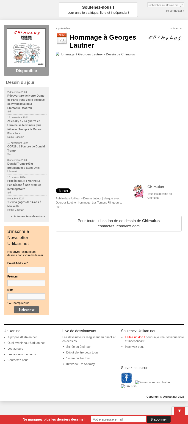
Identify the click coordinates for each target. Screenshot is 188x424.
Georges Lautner (66, 202)
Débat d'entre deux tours (82, 352)
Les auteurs (15, 348)
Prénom (12, 276)
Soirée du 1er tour (78, 358)
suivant (174, 28)
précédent (64, 28)
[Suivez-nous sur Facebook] (126, 382)
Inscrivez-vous (134, 346)
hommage (84, 202)
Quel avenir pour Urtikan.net (26, 343)
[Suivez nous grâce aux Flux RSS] (129, 386)
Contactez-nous (18, 360)
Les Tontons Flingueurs (106, 202)
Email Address (17, 263)
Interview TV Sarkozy (80, 364)
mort (58, 206)
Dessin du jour (92, 198)
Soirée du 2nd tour (78, 346)
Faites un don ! (135, 337)
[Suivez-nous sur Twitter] (152, 382)
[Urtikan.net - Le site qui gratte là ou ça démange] (27, 9)
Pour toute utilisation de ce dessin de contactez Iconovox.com (119, 223)
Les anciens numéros (22, 354)
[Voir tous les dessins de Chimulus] (138, 197)
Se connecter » (175, 10)
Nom (10, 289)
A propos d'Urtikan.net (22, 337)
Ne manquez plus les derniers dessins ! (54, 419)
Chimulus (155, 187)
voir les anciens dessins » (28, 216)
